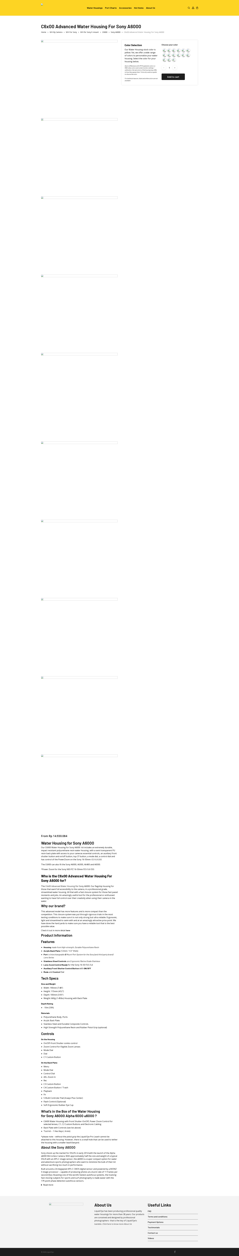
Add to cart (173, 76)
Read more (48, 1184)
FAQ (149, 1211)
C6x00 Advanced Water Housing (60, 886)
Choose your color (170, 44)
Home (43, 32)
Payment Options (155, 1222)
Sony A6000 (115, 32)
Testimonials (154, 1227)
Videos (151, 1238)
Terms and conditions (157, 1216)
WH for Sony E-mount (89, 32)
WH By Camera (56, 32)
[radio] (164, 50)
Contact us (153, 1233)
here (68, 930)
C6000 (104, 32)
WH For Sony (71, 32)
